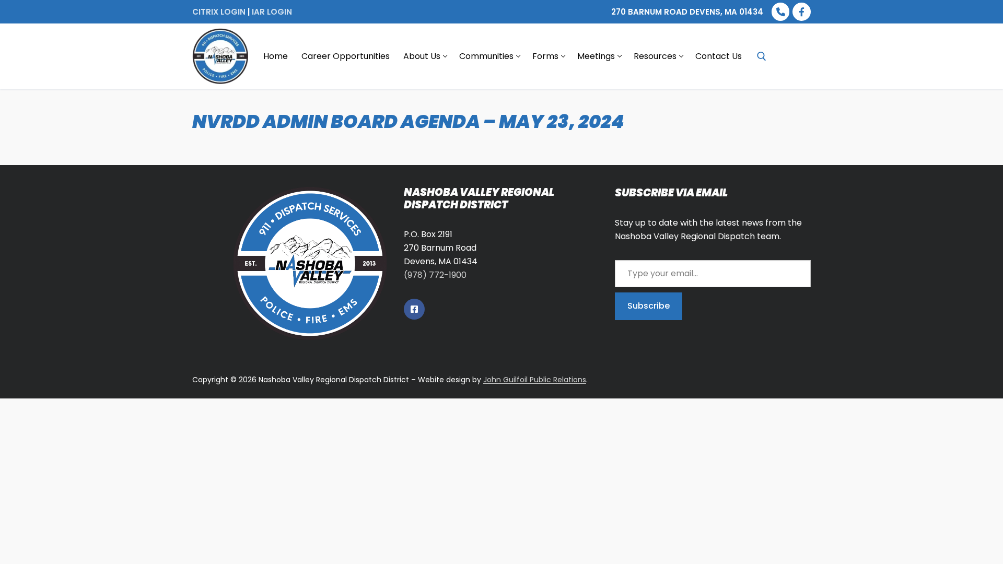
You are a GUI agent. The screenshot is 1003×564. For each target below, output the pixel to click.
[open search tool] (761, 56)
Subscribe (648, 306)
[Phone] (781, 12)
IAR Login (272, 11)
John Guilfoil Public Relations (534, 379)
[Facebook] (801, 12)
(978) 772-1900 (435, 275)
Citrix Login (219, 11)
